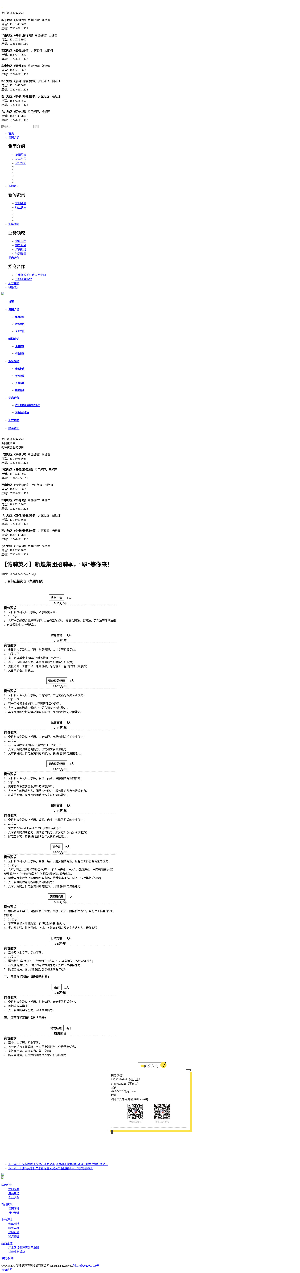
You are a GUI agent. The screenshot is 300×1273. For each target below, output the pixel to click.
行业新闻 (20, 207)
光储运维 (20, 249)
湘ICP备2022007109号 (86, 1265)
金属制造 (20, 241)
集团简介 (20, 154)
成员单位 (20, 159)
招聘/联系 (7, 1258)
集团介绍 (13, 137)
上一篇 (58, 1164)
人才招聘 (13, 283)
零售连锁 (20, 245)
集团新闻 (20, 203)
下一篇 (50, 1168)
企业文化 (20, 163)
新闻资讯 (13, 186)
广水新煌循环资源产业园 (30, 275)
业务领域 (13, 224)
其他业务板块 (23, 279)
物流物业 (20, 253)
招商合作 (13, 257)
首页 (11, 133)
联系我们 (13, 287)
